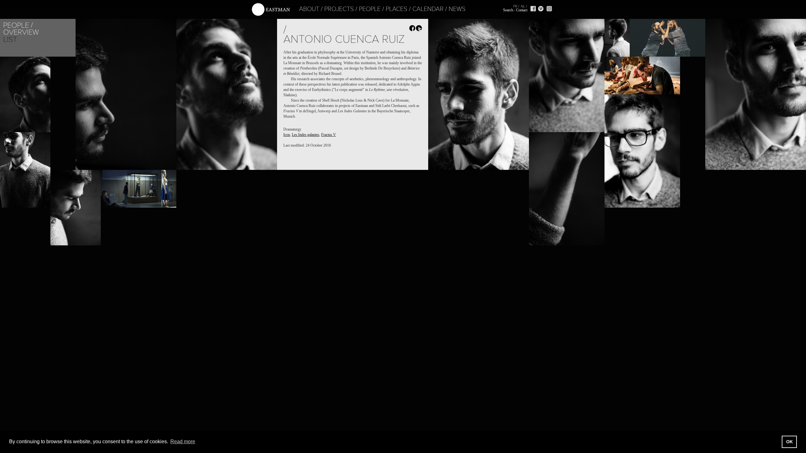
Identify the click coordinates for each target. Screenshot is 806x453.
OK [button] (789, 441)
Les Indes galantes (305, 134)
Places (396, 9)
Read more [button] (182, 441)
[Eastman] (271, 9)
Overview (21, 32)
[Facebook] (533, 8)
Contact (521, 10)
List (10, 39)
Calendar (428, 9)
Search (508, 10)
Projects (339, 9)
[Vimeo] (540, 8)
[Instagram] (549, 8)
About (309, 9)
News (457, 9)
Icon (286, 134)
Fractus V (328, 134)
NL (523, 6)
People (370, 9)
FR (515, 6)
